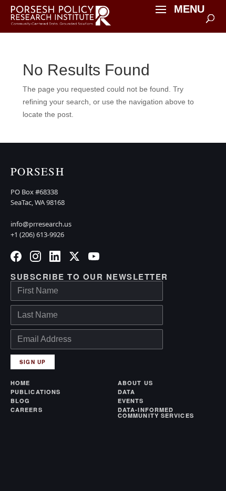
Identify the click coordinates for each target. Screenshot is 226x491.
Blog (20, 401)
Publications (35, 392)
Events (131, 401)
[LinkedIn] (54, 256)
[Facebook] (16, 256)
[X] (74, 256)
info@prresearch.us (41, 224)
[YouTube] (93, 256)
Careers (27, 410)
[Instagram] (35, 256)
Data (126, 392)
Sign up (32, 362)
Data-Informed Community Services (156, 412)
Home (20, 383)
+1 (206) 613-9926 (37, 234)
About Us (135, 383)
